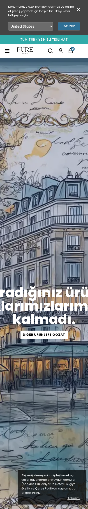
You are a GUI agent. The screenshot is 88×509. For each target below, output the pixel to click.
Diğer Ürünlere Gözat (44, 334)
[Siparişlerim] (60, 51)
